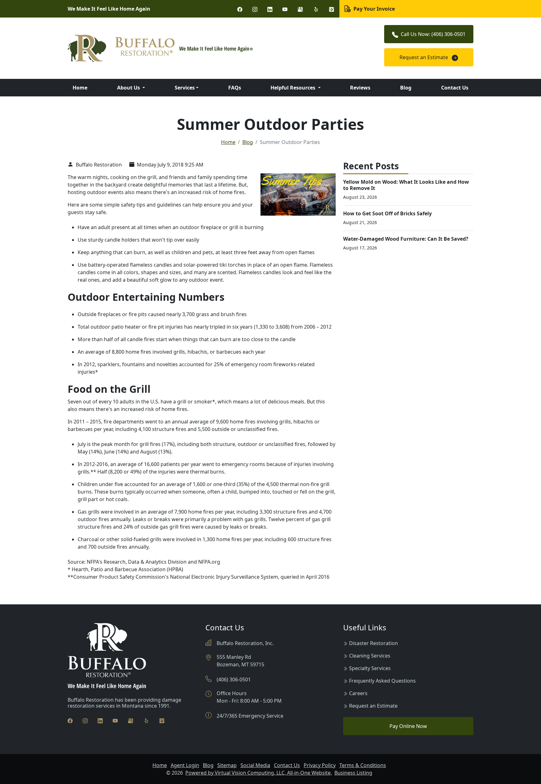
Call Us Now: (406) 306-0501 (433, 34)
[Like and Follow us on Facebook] (239, 9)
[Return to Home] (202, 48)
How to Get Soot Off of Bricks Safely (387, 213)
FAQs (234, 87)
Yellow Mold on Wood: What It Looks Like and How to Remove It (406, 184)
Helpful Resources (293, 87)
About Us (129, 87)
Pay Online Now (408, 726)
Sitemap (227, 765)
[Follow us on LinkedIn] (269, 9)
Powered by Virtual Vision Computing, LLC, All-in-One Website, (258, 772)
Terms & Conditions (362, 765)
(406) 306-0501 (234, 679)
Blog (405, 87)
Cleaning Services (369, 655)
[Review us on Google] (300, 9)
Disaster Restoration (373, 643)
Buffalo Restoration (98, 164)
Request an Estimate (424, 57)
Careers (358, 693)
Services (185, 87)
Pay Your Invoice (373, 8)
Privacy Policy (320, 765)
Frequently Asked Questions (382, 680)
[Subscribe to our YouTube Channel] (284, 9)
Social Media (255, 765)
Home (80, 87)
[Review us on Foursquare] (331, 9)
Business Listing (353, 772)
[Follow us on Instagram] (254, 9)
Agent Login (185, 765)
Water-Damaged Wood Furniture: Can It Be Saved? (405, 238)
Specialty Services (370, 668)
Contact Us (454, 87)
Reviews (360, 87)
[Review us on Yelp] (316, 9)
